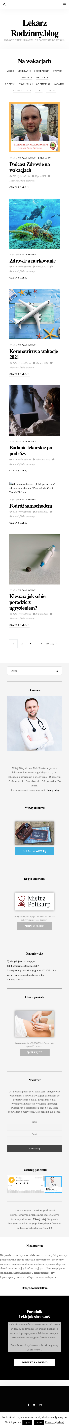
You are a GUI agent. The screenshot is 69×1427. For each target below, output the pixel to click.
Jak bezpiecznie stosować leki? (23, 965)
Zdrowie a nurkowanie (32, 260)
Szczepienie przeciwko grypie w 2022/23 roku (31, 970)
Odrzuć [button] (39, 1422)
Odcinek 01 (43, 84)
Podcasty (42, 77)
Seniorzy (26, 77)
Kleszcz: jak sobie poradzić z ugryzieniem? (27, 602)
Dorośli (51, 90)
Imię (34, 1121)
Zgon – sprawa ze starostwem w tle (25, 974)
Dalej (50, 643)
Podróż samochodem (30, 505)
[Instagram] (41, 1404)
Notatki (59, 84)
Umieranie (24, 70)
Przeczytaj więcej (54, 1422)
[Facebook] (29, 1404)
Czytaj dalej (18, 187)
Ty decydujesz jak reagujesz (22, 961)
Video (10, 70)
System (57, 70)
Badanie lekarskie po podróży (30, 450)
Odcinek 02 (26, 84)
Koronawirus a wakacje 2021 (33, 354)
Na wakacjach (22, 90)
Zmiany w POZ (15, 979)
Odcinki (10, 84)
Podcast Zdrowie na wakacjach (29, 167)
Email (34, 1134)
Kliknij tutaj (52, 790)
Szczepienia (42, 70)
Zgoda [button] (27, 1422)
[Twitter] (34, 1404)
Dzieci (39, 90)
